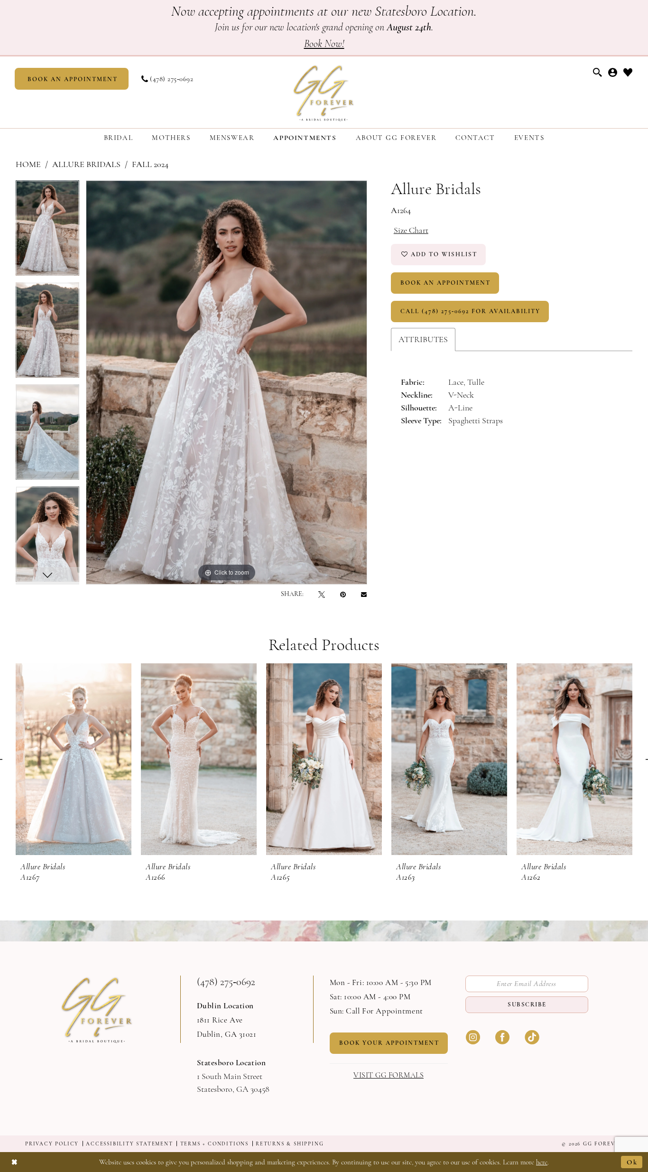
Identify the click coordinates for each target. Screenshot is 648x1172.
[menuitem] (71, 79)
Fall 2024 (150, 164)
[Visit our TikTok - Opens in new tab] (531, 1036)
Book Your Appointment (389, 1043)
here (541, 1162)
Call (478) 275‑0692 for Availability (470, 311)
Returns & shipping (290, 1144)
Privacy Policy (52, 1144)
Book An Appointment (445, 283)
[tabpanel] (47, 231)
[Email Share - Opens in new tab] (364, 594)
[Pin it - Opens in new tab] (343, 594)
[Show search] (597, 72)
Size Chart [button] (411, 230)
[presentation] (73, 759)
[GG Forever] (324, 92)
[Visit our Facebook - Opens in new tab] (502, 1036)
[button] (612, 72)
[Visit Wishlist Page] (628, 72)
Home (28, 164)
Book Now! (324, 43)
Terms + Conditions (214, 1144)
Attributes (423, 339)
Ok (632, 1162)
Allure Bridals (86, 164)
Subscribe (527, 1004)
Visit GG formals (388, 1075)
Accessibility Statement (129, 1144)
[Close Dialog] (15, 1161)
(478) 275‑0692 (226, 982)
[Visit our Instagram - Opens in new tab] (473, 1036)
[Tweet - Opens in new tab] (321, 594)
